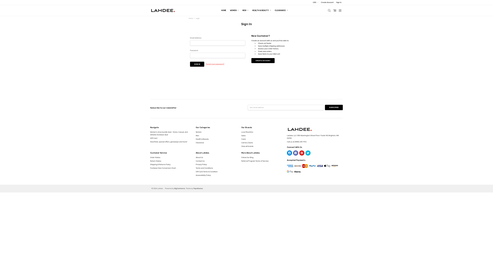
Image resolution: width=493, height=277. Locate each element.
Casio (243, 139)
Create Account (327, 2)
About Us (199, 157)
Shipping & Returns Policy (160, 164)
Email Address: (196, 38)
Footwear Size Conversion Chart (163, 168)
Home (223, 10)
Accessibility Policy (203, 175)
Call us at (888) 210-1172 (296, 142)
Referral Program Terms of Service (255, 161)
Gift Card (153, 138)
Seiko (243, 136)
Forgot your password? (215, 64)
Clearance (280, 10)
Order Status (155, 157)
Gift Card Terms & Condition (207, 172)
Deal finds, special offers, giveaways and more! (168, 142)
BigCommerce (179, 188)
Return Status (155, 161)
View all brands (247, 146)
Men (244, 10)
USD (315, 2)
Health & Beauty (260, 10)
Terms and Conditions (204, 168)
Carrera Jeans (247, 143)
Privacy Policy (201, 164)
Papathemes (198, 188)
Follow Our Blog (247, 157)
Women (233, 10)
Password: (194, 50)
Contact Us (200, 161)
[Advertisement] (246, 88)
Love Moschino (247, 132)
